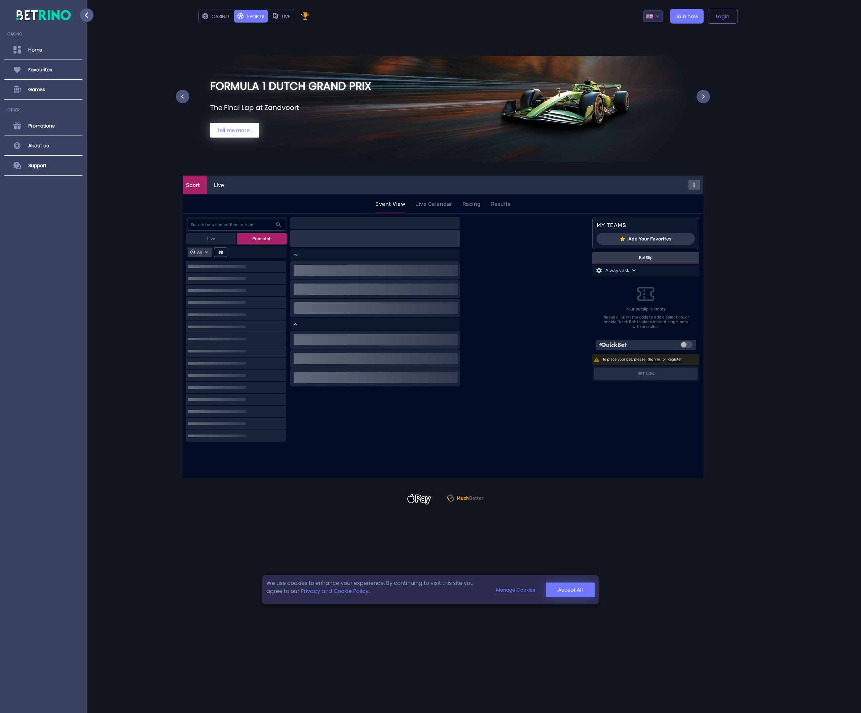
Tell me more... (235, 130)
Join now (686, 16)
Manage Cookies (515, 590)
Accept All (570, 589)
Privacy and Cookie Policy (335, 591)
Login (722, 16)
